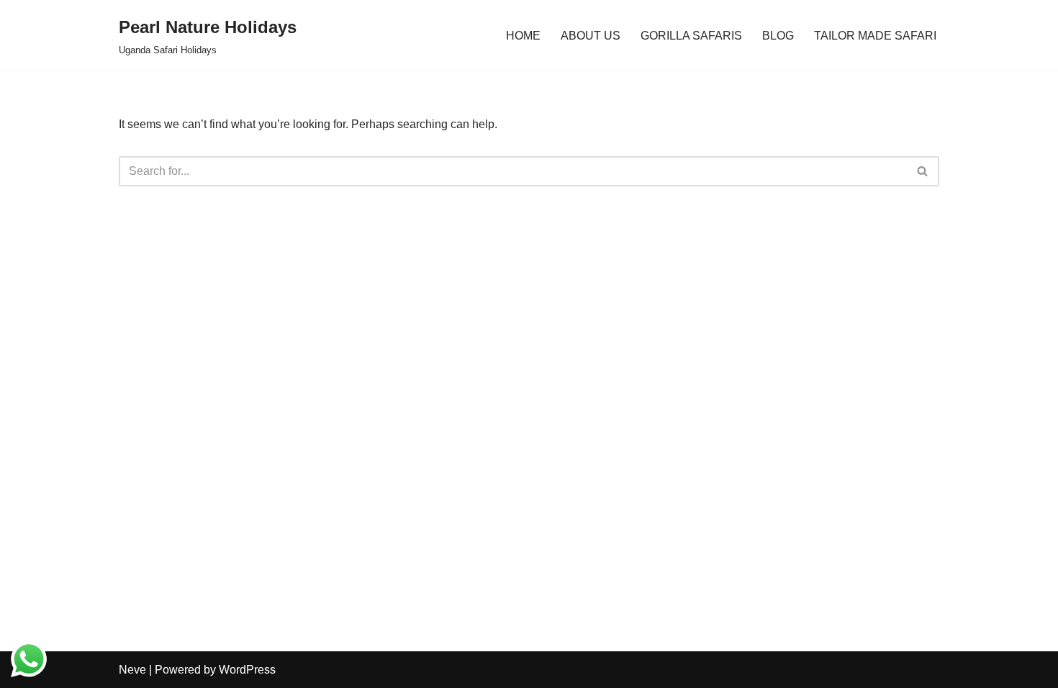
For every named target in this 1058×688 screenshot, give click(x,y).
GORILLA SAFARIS (691, 36)
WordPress (247, 670)
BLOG (778, 36)
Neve (132, 670)
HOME (523, 36)
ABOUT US (590, 36)
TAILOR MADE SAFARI (875, 36)
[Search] (923, 171)
